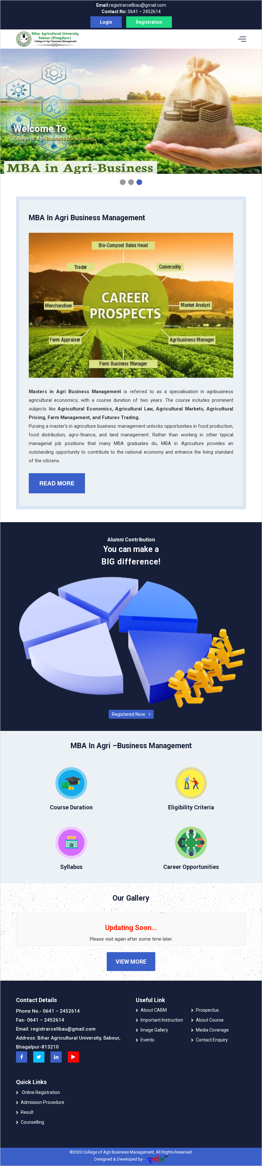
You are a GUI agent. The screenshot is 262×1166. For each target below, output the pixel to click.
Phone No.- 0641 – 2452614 (48, 1011)
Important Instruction (162, 1020)
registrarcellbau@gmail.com (131, 5)
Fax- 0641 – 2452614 (40, 1020)
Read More (56, 483)
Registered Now (130, 714)
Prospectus (207, 1010)
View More (131, 961)
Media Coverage (212, 1029)
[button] (123, 182)
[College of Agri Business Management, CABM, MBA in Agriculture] (21, 1057)
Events (147, 1039)
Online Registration (40, 1092)
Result (27, 1112)
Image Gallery (154, 1029)
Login (106, 22)
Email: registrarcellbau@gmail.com (56, 1029)
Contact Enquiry (212, 1039)
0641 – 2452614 (131, 11)
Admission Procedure (42, 1102)
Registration (149, 22)
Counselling (32, 1122)
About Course (210, 1020)
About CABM (154, 1010)
